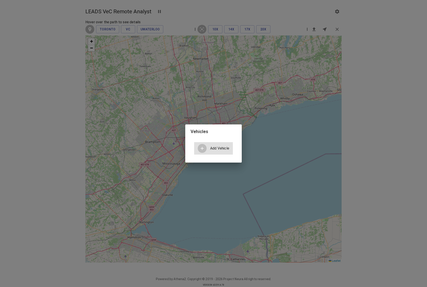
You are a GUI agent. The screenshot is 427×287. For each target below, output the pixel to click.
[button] (213, 148)
